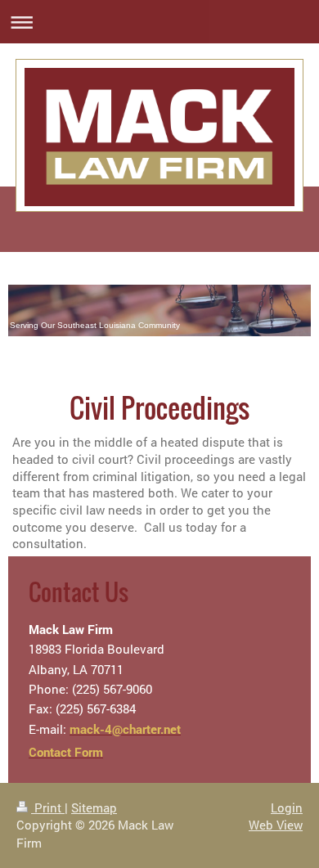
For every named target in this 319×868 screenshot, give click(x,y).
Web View (276, 824)
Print (48, 807)
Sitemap (94, 807)
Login (287, 807)
